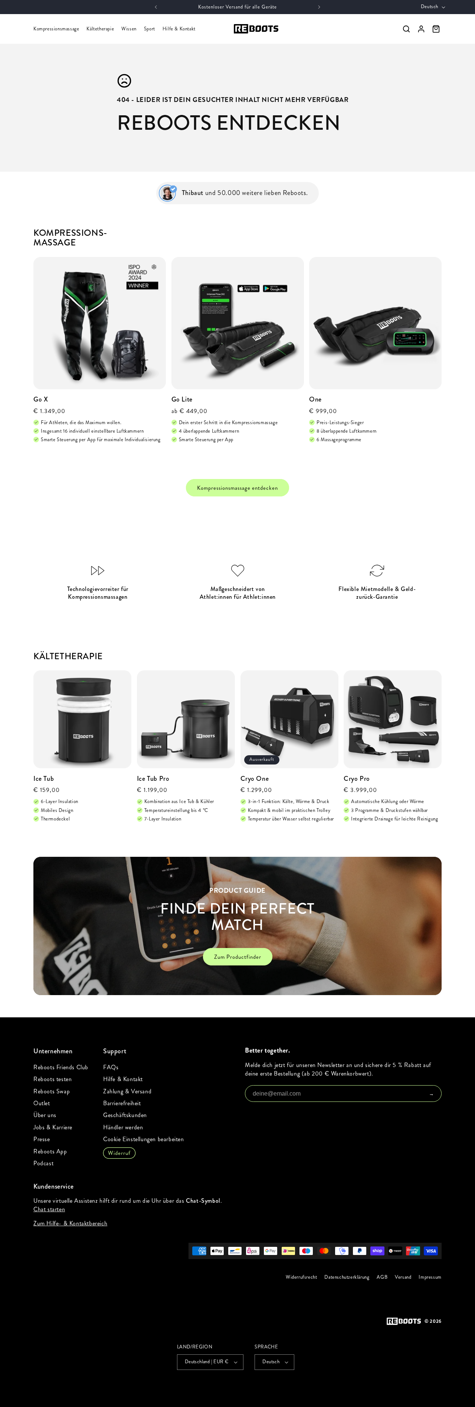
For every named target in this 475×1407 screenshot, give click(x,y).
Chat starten (49, 1209)
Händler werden (123, 1127)
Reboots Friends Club (60, 1067)
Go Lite (182, 399)
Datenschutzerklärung (347, 1277)
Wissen (129, 29)
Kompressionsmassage (56, 29)
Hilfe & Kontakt (179, 29)
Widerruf (119, 1153)
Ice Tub (43, 778)
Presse (41, 1139)
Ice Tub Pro (153, 778)
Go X (40, 399)
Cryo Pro (357, 778)
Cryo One (254, 778)
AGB (382, 1277)
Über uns (44, 1115)
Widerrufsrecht (301, 1277)
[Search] (406, 28)
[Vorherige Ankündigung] (156, 7)
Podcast (43, 1163)
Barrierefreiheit (122, 1103)
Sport (149, 29)
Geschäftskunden (125, 1115)
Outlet (41, 1103)
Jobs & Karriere (52, 1127)
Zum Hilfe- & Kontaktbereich (70, 1223)
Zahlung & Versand (127, 1091)
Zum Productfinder (237, 957)
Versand (403, 1277)
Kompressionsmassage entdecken (237, 488)
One (315, 399)
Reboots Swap (51, 1091)
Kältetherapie (100, 29)
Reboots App (50, 1151)
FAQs (110, 1067)
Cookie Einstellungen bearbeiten (143, 1139)
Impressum (430, 1277)
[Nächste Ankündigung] (319, 7)
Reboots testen (52, 1079)
